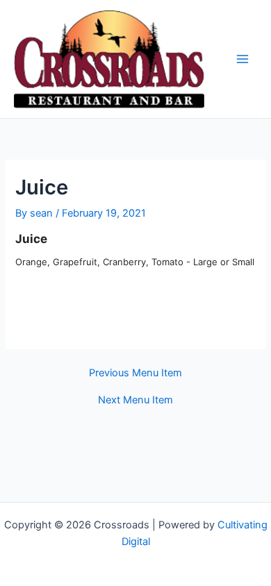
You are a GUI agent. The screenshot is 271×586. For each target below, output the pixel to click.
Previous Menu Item (135, 373)
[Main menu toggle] (242, 59)
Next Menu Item (135, 400)
